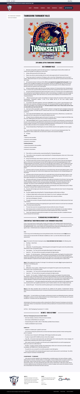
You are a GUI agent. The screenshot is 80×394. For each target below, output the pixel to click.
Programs (36, 7)
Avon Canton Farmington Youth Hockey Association (19, 3)
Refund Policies (56, 391)
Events (60, 7)
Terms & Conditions (70, 391)
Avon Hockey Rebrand (12, 17)
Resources (54, 7)
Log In (9, 1)
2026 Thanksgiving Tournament (14, 15)
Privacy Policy (62, 391)
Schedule (43, 7)
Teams (48, 7)
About (30, 7)
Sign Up (13, 1)
